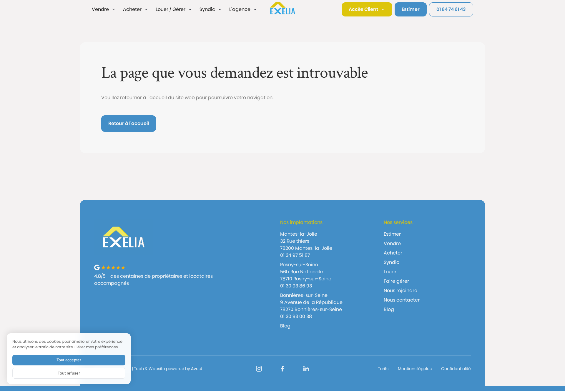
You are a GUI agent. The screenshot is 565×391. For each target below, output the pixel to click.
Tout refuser (69, 373)
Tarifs (383, 369)
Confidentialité (456, 369)
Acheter (393, 252)
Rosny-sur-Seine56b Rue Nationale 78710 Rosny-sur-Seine (305, 271)
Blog (285, 325)
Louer (390, 271)
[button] (104, 9)
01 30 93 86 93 (296, 285)
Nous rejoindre (400, 290)
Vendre (392, 243)
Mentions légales (415, 369)
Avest (196, 369)
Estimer (392, 234)
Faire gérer (396, 281)
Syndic (391, 262)
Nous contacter (402, 300)
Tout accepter (68, 359)
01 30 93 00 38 (296, 316)
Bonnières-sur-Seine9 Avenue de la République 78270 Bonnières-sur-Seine (311, 302)
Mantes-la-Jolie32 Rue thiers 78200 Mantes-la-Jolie (306, 241)
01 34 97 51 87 (295, 255)
